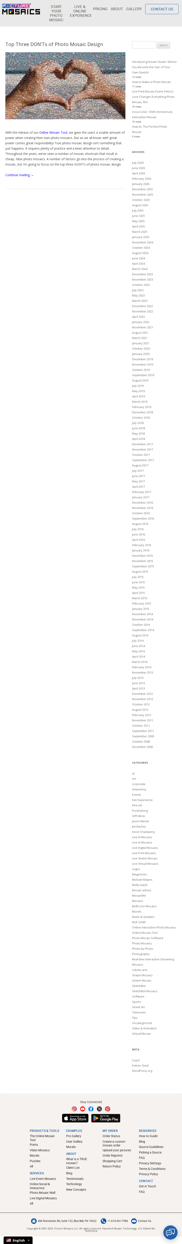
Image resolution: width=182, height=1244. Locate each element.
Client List (73, 1167)
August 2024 (140, 253)
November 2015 (142, 561)
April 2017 (138, 487)
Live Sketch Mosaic (144, 858)
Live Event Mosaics (43, 1179)
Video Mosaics (40, 1150)
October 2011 (141, 726)
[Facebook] (91, 1108)
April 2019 (138, 396)
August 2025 (140, 205)
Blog (69, 1173)
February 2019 (141, 407)
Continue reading (19, 175)
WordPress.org (142, 1071)
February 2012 (141, 715)
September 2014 (143, 630)
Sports (136, 1002)
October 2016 (141, 513)
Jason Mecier (140, 821)
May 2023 (138, 295)
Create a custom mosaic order (114, 1143)
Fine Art (137, 805)
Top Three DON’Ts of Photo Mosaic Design (54, 44)
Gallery (134, 8)
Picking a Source (150, 1152)
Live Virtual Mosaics (145, 864)
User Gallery (74, 1141)
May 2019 (138, 391)
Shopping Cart (112, 1161)
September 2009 (143, 736)
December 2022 (142, 306)
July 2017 (138, 471)
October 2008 (141, 741)
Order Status (111, 1136)
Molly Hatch (140, 885)
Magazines (139, 874)
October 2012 (141, 704)
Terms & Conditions (152, 1169)
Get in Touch (147, 1186)
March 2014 (139, 662)
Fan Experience (142, 800)
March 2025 (139, 232)
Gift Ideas (138, 816)
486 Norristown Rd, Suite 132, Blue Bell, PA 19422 (67, 1221)
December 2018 (142, 412)
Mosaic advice (141, 890)
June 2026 (138, 168)
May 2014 (138, 651)
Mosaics (137, 901)
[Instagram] (74, 1108)
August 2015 (140, 572)
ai (133, 773)
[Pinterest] (107, 1108)
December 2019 (142, 359)
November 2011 (142, 720)
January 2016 (140, 550)
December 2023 (142, 274)
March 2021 (139, 338)
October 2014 (141, 625)
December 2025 (142, 189)
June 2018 (138, 428)
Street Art (138, 1007)
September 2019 (143, 375)
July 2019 (138, 386)
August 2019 (140, 380)
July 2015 (138, 577)
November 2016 (142, 508)
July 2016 (138, 529)
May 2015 (138, 587)
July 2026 (138, 163)
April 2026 (138, 173)
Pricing (100, 8)
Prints (34, 1144)
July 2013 (138, 678)
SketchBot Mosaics (144, 991)
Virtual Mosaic (141, 1034)
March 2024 (139, 269)
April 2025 (138, 226)
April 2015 (138, 593)
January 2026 (140, 184)
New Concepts (76, 1189)
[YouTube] (82, 1108)
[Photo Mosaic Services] (21, 8)
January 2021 (140, 343)
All (31, 1166)
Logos (136, 869)
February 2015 (141, 603)
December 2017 (142, 444)
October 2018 (141, 418)
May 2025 (138, 221)
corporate (138, 784)
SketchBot (139, 986)
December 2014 (142, 614)
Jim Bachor (139, 826)
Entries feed (140, 1065)
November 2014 (142, 619)
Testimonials (74, 1179)
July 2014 (138, 641)
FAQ (142, 1157)
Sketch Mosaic (141, 980)
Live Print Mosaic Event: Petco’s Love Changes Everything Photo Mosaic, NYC (153, 96)
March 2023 (139, 301)
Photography (141, 954)
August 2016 (140, 524)
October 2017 (141, 455)
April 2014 (138, 657)
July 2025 (138, 210)
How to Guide (148, 1136)
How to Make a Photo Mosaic (151, 82)
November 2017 (142, 449)
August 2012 (140, 710)
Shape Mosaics (142, 975)
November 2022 (142, 311)
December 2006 (142, 747)
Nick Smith (139, 922)
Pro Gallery (73, 1136)
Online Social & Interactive (40, 1186)
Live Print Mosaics (144, 853)
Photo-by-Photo (142, 949)
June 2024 (138, 258)
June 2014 (138, 646)
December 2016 (142, 503)
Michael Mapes (142, 880)
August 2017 (140, 465)
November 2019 (142, 364)
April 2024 (138, 264)
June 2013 (138, 683)
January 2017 (140, 497)
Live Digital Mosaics (145, 848)
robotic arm (139, 970)
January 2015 (140, 609)
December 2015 (142, 556)
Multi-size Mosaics (144, 906)
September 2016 (143, 518)
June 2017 (138, 476)
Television (139, 1012)
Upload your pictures (117, 1150)
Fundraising (140, 811)
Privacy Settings (150, 1163)
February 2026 (141, 179)
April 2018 (138, 439)
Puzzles (35, 1161)
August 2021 (140, 333)
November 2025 (142, 194)
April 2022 (138, 317)
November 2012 (142, 699)
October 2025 (141, 200)
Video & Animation (144, 1028)
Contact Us (162, 9)
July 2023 (138, 290)
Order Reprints (113, 1155)
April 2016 (138, 540)
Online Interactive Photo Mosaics (154, 927)
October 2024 (141, 248)
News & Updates (143, 917)
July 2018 (138, 423)
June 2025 (138, 216)
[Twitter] (99, 1108)
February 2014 (141, 667)
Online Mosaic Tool (53, 132)
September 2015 (143, 566)
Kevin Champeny (143, 832)
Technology (74, 1184)
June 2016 (138, 534)
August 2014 (140, 635)
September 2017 (143, 460)
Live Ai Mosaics (142, 837)
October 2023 (141, 285)
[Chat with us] (170, 1232)
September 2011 (143, 731)
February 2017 (141, 492)
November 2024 (142, 242)
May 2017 (138, 481)
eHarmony (139, 789)
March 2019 (139, 402)
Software (138, 996)
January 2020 (140, 354)
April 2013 (138, 688)
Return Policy (112, 1166)
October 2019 (141, 370)
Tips (135, 1018)
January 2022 (140, 322)
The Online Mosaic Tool (42, 1138)
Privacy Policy (148, 1174)
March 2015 (139, 598)
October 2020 (141, 348)
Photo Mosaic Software (147, 938)
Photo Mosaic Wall (42, 1192)
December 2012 (142, 694)
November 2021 (142, 327)
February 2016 (141, 545)
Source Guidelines (151, 1147)
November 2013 (142, 672)
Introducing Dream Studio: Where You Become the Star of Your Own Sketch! (154, 67)
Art (134, 779)
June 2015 (138, 582)
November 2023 (142, 279)
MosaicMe (139, 895)
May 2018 (138, 433)
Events (136, 795)
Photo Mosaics (142, 943)
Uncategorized (142, 1023)
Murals (136, 911)
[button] (56, 13)
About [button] (117, 8)
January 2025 (140, 237)
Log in (136, 1060)
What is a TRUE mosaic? (76, 1161)
